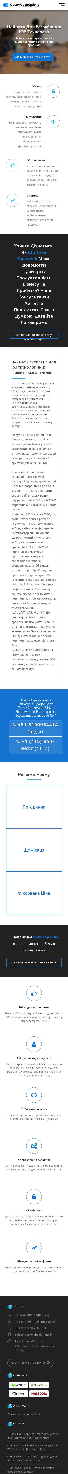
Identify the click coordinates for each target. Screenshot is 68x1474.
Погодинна (34, 807)
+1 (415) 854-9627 (37, 745)
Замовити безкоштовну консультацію (34, 336)
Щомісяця (34, 850)
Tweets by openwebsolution (24, 1414)
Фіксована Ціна (34, 893)
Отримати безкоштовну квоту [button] (32, 57)
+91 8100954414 (37, 728)
